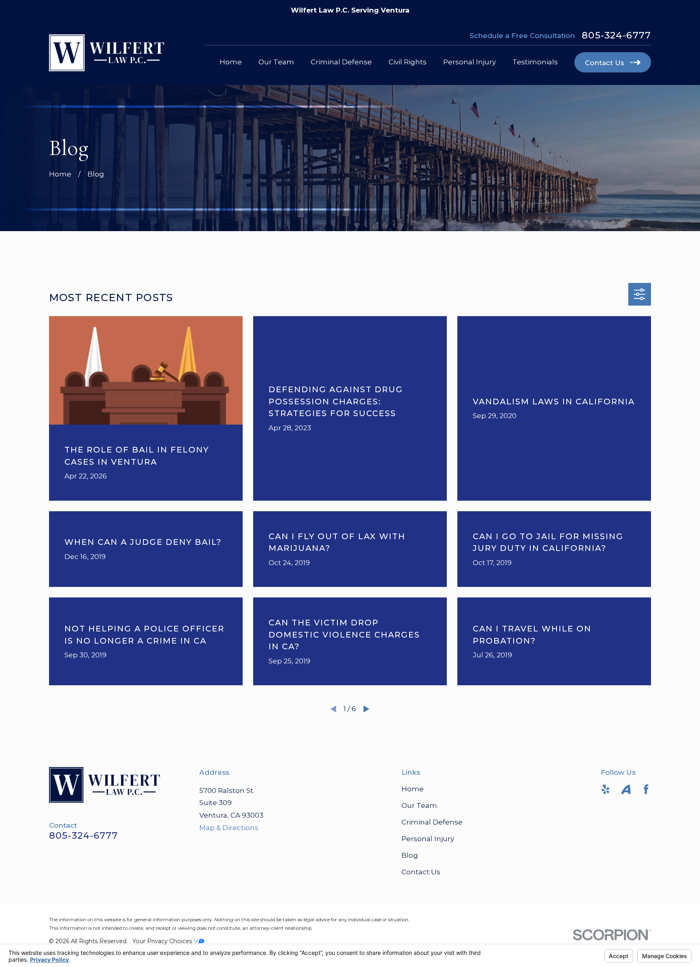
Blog (409, 855)
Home (412, 789)
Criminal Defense (432, 822)
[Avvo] (626, 789)
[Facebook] (646, 789)
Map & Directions (228, 828)
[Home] (106, 53)
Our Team (419, 805)
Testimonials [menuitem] (535, 62)
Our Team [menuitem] (276, 62)
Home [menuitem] (231, 62)
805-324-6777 (616, 35)
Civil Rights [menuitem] (407, 62)
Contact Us (420, 872)
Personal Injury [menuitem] (469, 62)
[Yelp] (605, 789)
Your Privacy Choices (163, 941)
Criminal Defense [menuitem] (341, 62)
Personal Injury (427, 839)
